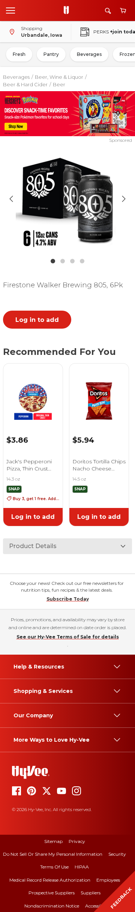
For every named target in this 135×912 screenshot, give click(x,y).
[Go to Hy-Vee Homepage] (68, 10)
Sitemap (53, 841)
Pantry (51, 54)
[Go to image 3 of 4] (72, 261)
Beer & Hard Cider (25, 84)
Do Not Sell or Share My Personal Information (52, 854)
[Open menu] (10, 10)
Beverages (89, 54)
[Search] (108, 10)
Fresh (19, 54)
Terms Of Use (54, 867)
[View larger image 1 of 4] (67, 199)
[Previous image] (11, 198)
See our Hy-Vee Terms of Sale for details (67, 637)
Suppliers (90, 892)
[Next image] (123, 198)
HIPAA (82, 867)
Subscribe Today (67, 599)
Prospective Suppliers (51, 892)
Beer (59, 84)
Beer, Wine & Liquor (59, 77)
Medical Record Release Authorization (49, 880)
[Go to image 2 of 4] (63, 261)
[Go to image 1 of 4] (53, 261)
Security (117, 854)
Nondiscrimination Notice (51, 906)
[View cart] (123, 11)
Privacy (77, 841)
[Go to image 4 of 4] (82, 261)
